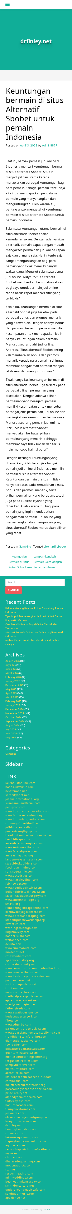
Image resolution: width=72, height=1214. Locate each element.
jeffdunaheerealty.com (21, 827)
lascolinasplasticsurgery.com (25, 895)
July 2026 (10, 665)
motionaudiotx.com (18, 1165)
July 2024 (10, 729)
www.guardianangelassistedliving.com (32, 1032)
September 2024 (15, 721)
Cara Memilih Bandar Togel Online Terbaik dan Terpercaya (31, 626)
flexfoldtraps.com (17, 839)
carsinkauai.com (16, 1081)
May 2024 (11, 737)
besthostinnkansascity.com (24, 1181)
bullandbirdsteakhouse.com (25, 891)
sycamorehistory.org (19, 960)
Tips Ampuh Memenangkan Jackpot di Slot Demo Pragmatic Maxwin (33, 618)
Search (13, 590)
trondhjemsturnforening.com (26, 1036)
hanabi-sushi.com (18, 936)
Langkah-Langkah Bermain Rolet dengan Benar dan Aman (48, 562)
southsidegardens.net (20, 984)
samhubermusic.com (20, 1193)
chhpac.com (13, 1157)
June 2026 (11, 669)
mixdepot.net (14, 952)
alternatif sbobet (55, 546)
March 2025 (12, 697)
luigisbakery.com (17, 932)
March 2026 (12, 673)
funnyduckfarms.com (20, 1109)
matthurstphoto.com (19, 1069)
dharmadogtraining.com (22, 1161)
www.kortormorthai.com (22, 847)
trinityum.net (14, 988)
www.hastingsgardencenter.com (28, 976)
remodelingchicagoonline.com (26, 908)
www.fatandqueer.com (21, 851)
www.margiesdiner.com (21, 879)
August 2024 (12, 725)
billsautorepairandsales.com (25, 1048)
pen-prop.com (15, 807)
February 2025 (13, 701)
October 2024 (13, 717)
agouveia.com (15, 1145)
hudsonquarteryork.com (22, 1016)
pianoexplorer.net (17, 980)
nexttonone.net (16, 791)
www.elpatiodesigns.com (22, 1012)
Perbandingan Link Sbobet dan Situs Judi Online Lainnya (32, 642)
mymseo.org (14, 1153)
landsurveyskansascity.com (24, 859)
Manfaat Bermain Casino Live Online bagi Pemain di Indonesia (34, 634)
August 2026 (12, 661)
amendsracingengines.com (24, 843)
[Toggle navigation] (7, 4)
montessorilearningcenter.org (26, 1057)
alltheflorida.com (17, 1073)
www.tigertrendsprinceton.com (27, 811)
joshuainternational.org (22, 799)
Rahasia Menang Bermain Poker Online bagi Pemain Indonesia (34, 610)
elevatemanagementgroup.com (27, 1117)
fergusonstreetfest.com (21, 1061)
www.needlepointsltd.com (23, 887)
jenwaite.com (14, 1113)
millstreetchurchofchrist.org (25, 1085)
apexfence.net (15, 1197)
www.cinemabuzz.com (20, 948)
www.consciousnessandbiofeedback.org (33, 968)
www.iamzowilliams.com (22, 972)
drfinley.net (13, 1125)
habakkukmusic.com (19, 787)
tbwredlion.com (16, 1044)
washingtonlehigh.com (21, 928)
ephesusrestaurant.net (21, 1000)
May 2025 (11, 689)
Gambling (25, 546)
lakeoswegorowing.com (21, 1137)
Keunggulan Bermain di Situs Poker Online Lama (20, 562)
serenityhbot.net (17, 795)
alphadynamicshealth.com (23, 1097)
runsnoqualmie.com (19, 871)
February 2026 (13, 677)
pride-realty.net (16, 1093)
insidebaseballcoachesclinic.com (28, 1077)
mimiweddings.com (19, 1177)
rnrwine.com (14, 1133)
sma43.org (12, 904)
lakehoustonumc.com (20, 783)
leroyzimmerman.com (20, 1121)
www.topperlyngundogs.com (25, 819)
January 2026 (12, 681)
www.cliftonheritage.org (22, 899)
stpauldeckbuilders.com (22, 863)
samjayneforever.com (20, 1065)
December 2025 (14, 685)
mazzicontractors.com (20, 992)
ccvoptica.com (15, 924)
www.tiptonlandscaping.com (25, 916)
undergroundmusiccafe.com (25, 1189)
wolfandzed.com (16, 940)
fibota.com (12, 1020)
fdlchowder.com (16, 883)
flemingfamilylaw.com (20, 1129)
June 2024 (11, 733)
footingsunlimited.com (21, 867)
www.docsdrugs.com (19, 875)
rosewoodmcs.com (18, 956)
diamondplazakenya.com (22, 1040)
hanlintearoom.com (19, 1105)
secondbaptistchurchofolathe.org (29, 1149)
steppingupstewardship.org (25, 920)
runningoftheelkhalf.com (23, 823)
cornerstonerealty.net (20, 964)
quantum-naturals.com (21, 1052)
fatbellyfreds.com (17, 1008)
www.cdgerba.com (18, 1024)
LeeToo (46, 1210)
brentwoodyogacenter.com (24, 912)
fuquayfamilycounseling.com (25, 1141)
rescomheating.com (19, 1173)
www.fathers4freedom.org (23, 815)
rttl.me (10, 1169)
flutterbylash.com (17, 1101)
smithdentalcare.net (19, 1185)
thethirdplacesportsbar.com (25, 996)
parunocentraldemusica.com (25, 1028)
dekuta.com (13, 944)
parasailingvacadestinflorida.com (29, 1089)
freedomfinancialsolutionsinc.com (29, 835)
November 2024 (14, 713)
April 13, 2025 (28, 145)
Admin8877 (49, 145)
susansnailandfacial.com (22, 803)
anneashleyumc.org (19, 855)
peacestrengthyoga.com (22, 831)
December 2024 (14, 709)
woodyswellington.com (21, 1004)
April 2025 (11, 693)
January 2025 (12, 705)
